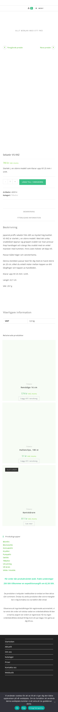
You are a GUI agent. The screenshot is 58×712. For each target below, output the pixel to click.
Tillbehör (14, 195)
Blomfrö (6, 541)
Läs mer (29, 523)
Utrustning (7, 564)
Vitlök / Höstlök (9, 570)
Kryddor (6, 551)
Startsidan (9, 641)
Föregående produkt (15, 47)
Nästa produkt (45, 47)
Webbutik (9, 672)
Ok (17, 708)
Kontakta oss (10, 667)
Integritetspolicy (36, 708)
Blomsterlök (8, 545)
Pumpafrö (7, 554)
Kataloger (9, 657)
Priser (7, 662)
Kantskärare (29, 512)
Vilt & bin (6, 567)
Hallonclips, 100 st (29, 450)
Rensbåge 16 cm (29, 387)
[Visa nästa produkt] (53, 47)
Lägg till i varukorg (32, 182)
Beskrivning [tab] (29, 212)
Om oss (8, 652)
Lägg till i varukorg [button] (29, 398)
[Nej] (54, 702)
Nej (23, 708)
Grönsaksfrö (8, 548)
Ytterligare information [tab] (29, 218)
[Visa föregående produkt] (5, 47)
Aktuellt (8, 646)
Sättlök (6, 557)
